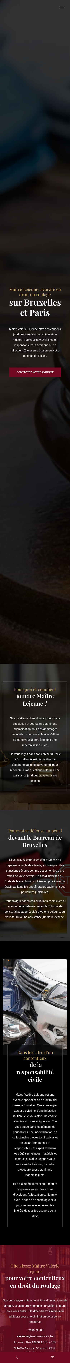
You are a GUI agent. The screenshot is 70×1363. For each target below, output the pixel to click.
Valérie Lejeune (19, 7)
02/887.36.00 (35, 1330)
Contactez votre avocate (35, 372)
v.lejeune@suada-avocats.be (35, 1336)
